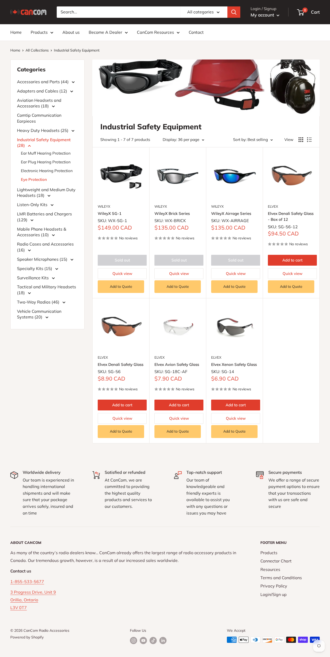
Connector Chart (276, 560)
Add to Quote (121, 286)
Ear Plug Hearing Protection (46, 161)
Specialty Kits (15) (35, 268)
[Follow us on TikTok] (153, 640)
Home (16, 32)
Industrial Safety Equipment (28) (44, 142)
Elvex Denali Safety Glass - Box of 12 (291, 216)
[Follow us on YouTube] (143, 640)
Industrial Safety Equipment (77, 50)
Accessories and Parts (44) (43, 81)
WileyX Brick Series (172, 213)
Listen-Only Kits (32, 204)
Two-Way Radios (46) (38, 302)
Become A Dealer (105, 32)
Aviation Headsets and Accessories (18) (39, 103)
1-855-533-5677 (27, 581)
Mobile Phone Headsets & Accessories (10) (41, 231)
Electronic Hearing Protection (47, 170)
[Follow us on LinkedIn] (163, 640)
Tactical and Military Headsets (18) (46, 289)
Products (39, 32)
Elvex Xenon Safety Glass (234, 364)
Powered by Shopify (27, 637)
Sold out (122, 260)
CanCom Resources (155, 32)
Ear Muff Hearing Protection (46, 153)
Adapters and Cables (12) (42, 91)
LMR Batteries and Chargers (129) (44, 216)
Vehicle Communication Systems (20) (39, 314)
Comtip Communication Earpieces (39, 118)
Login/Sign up (273, 594)
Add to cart (292, 260)
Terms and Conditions (281, 577)
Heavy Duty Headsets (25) (43, 130)
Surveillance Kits (33, 277)
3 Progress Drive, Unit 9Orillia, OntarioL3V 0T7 (33, 599)
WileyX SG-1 (109, 213)
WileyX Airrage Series (231, 213)
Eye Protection (34, 179)
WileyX (104, 206)
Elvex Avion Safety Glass (176, 364)
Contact (196, 32)
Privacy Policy (273, 585)
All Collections (37, 50)
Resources (270, 569)
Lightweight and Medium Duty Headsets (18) (46, 192)
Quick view (122, 273)
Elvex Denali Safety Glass (120, 364)
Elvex (273, 206)
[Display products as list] (309, 139)
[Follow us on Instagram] (133, 640)
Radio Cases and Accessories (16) (45, 246)
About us (71, 32)
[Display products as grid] (301, 139)
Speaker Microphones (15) (42, 259)
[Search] (233, 12)
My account (263, 15)
